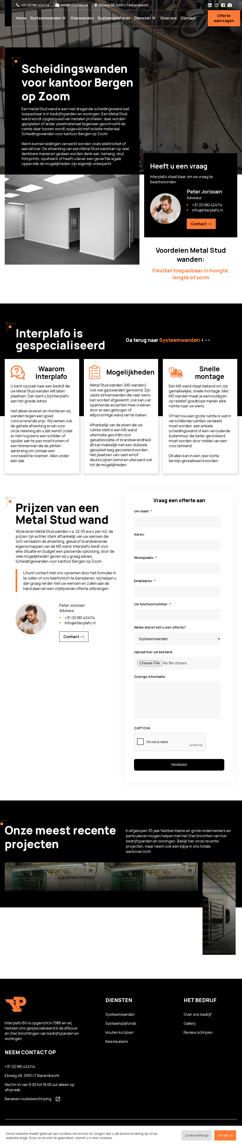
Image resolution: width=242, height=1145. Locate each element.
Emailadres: (145, 581)
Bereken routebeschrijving (28, 1098)
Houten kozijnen (119, 1032)
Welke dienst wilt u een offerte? (160, 627)
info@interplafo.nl (74, 5)
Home (21, 18)
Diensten (142, 18)
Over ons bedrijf (198, 1014)
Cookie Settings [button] (196, 1135)
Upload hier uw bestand (153, 652)
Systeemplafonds (114, 18)
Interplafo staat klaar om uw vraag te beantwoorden (181, 179)
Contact (188, 18)
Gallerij (189, 1023)
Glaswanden (82, 18)
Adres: (139, 534)
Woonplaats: (145, 558)
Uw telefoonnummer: (152, 604)
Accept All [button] (225, 1135)
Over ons (168, 18)
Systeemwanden (45, 18)
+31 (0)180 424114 (35, 5)
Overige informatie (149, 677)
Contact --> (201, 223)
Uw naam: (143, 511)
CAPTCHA (142, 728)
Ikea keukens (116, 1041)
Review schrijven (198, 1032)
